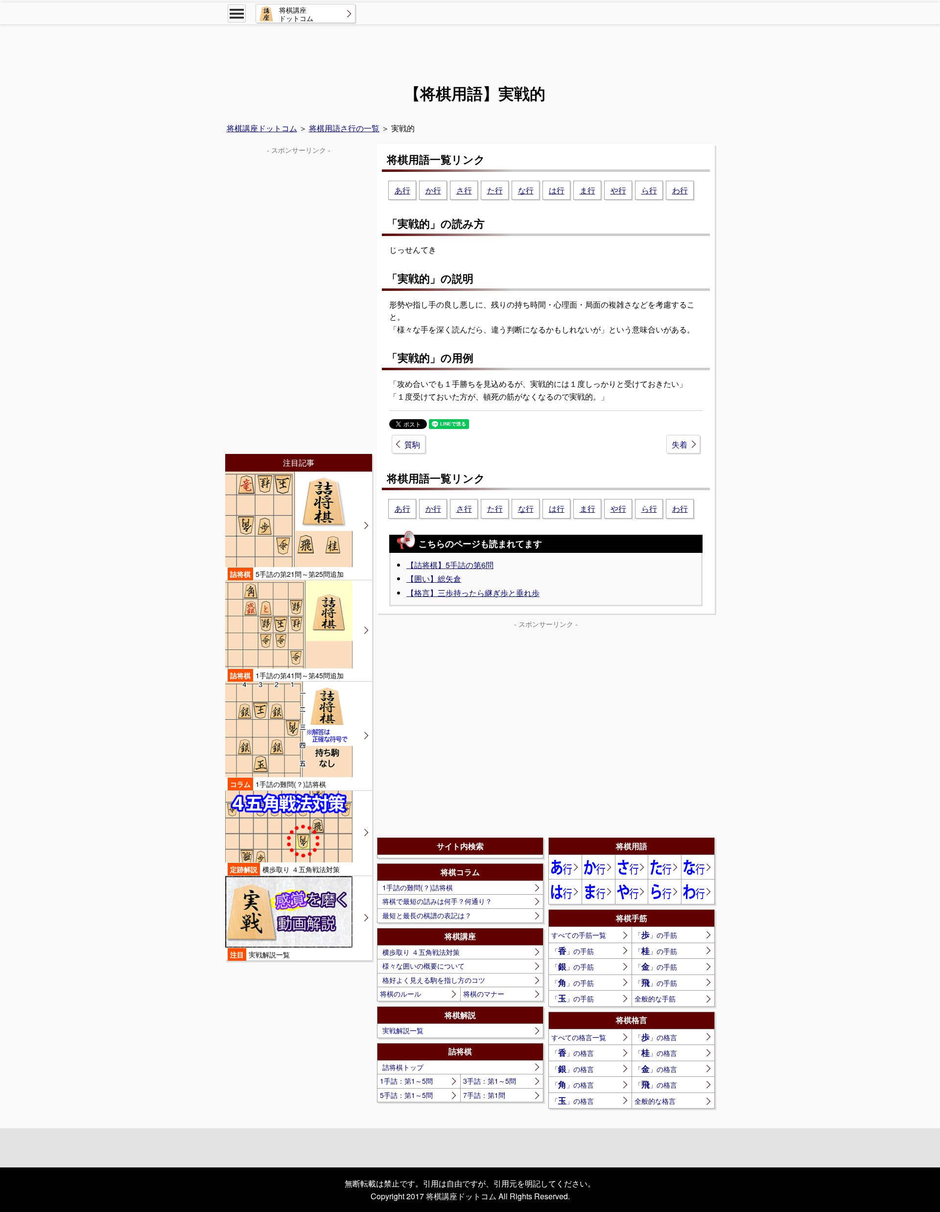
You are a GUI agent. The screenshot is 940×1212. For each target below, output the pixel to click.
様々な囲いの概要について (423, 966)
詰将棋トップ (402, 1067)
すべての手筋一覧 (578, 935)
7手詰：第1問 (484, 1095)
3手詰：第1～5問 (489, 1081)
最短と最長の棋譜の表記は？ (426, 915)
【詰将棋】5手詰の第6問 (450, 564)
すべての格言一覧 (578, 1037)
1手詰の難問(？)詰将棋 (417, 887)
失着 (679, 444)
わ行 (680, 190)
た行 (495, 190)
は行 (556, 190)
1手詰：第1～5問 (406, 1081)
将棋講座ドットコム (262, 128)
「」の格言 (655, 1037)
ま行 (587, 190)
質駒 (412, 444)
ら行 (649, 190)
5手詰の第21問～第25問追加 (287, 574)
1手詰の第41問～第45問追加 (287, 675)
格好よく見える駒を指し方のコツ (433, 980)
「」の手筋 (655, 934)
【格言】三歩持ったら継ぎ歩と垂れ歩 (473, 592)
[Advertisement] (470, 52)
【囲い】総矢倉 (433, 578)
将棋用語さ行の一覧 (344, 128)
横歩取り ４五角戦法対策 (421, 952)
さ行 (464, 190)
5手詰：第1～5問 (406, 1095)
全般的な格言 (655, 1101)
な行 (526, 190)
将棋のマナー (483, 993)
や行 (618, 190)
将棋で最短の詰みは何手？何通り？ (437, 901)
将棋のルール (400, 993)
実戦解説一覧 (402, 1030)
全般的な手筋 (655, 998)
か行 (433, 190)
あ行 (402, 190)
